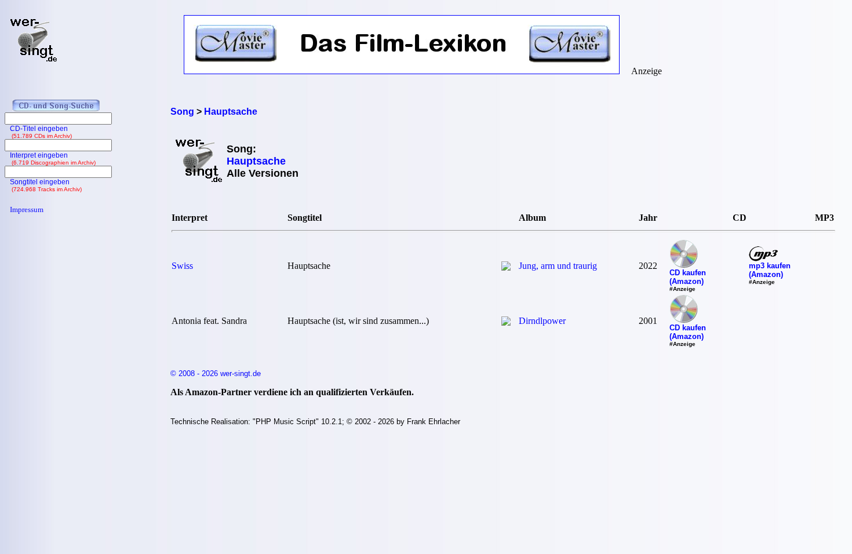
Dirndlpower (542, 321)
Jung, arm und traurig (558, 266)
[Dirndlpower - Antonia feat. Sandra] (506, 322)
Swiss (182, 266)
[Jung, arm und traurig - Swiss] (506, 267)
